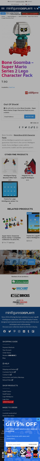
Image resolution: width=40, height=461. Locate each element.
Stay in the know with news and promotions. (18, 437)
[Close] (38, 419)
